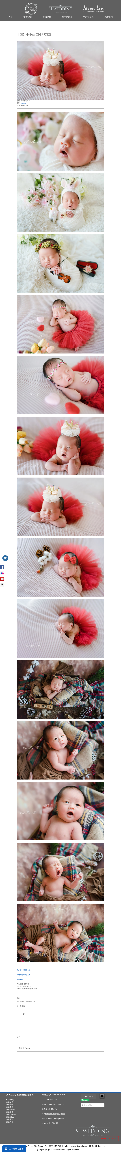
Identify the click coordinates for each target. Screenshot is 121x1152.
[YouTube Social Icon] (2, 579)
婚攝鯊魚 (9, 1102)
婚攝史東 (9, 1107)
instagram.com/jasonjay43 (55, 1114)
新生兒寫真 (20, 1001)
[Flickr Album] (2, 573)
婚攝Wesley (10, 1109)
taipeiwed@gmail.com (55, 1104)
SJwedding (10, 1099)
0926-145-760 (52, 1099)
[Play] (102, 1096)
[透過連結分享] (23, 1014)
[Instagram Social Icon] (2, 585)
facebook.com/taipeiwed (55, 1118)
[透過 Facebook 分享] (18, 1014)
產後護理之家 (30, 1001)
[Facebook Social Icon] (2, 567)
